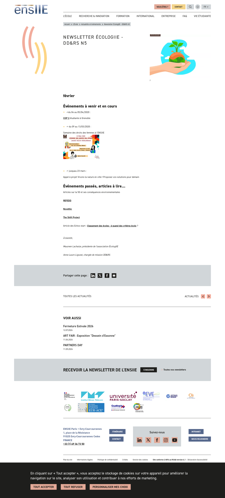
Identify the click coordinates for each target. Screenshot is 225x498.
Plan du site (67, 460)
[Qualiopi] (118, 407)
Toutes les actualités (77, 296)
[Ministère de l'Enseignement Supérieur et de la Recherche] (69, 396)
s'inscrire (148, 369)
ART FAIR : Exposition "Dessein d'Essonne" (89, 336)
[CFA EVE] (151, 396)
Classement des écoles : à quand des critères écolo (111, 225)
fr (205, 6)
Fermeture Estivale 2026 (78, 326)
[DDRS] (138, 407)
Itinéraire (117, 431)
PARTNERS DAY (72, 345)
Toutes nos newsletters (174, 369)
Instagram (166, 440)
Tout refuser (73, 487)
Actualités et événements (91, 24)
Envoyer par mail (114, 275)
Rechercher (190, 7)
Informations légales (85, 460)
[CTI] (191, 396)
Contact (178, 7)
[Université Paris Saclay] (123, 396)
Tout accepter (43, 487)
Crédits (125, 460)
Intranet (196, 431)
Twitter (100, 275)
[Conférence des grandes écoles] (172, 396)
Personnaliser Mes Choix (110, 487)
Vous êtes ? (162, 7)
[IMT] (93, 396)
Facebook (107, 275)
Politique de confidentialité (108, 460)
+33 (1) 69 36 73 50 (73, 444)
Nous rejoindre (199, 439)
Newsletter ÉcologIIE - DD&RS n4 (203, 296)
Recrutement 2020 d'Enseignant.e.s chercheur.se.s (209, 296)
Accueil (67, 24)
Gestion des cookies (140, 460)
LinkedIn (93, 275)
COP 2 (66, 118)
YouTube (175, 440)
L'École (75, 24)
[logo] (31, 9)
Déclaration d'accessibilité (197, 460)
